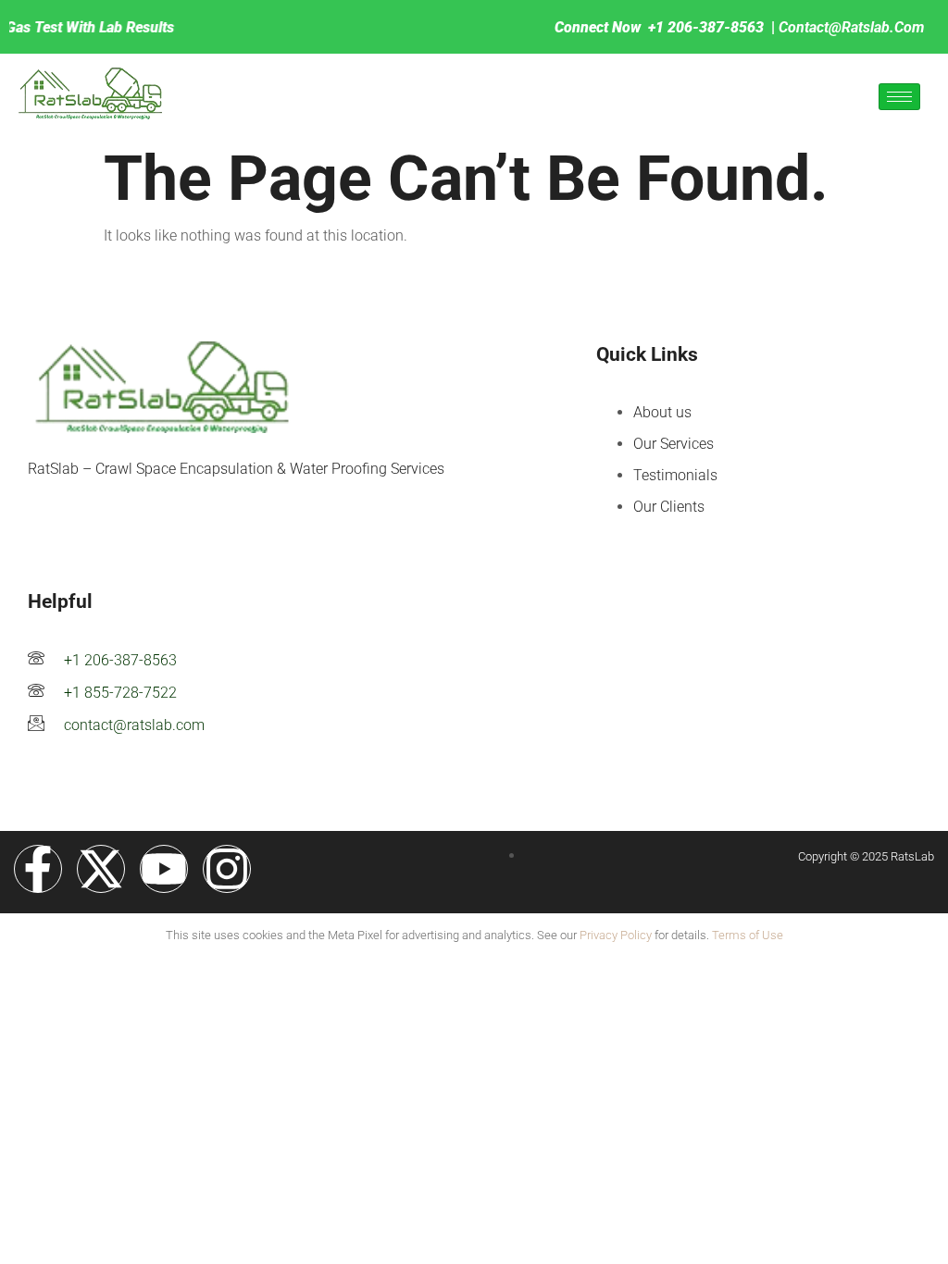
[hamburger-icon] (899, 96)
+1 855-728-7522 (120, 692)
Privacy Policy (616, 935)
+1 (657, 27)
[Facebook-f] (38, 869)
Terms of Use (747, 935)
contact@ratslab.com (851, 27)
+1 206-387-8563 (120, 660)
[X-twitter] (101, 869)
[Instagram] (227, 869)
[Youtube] (164, 869)
